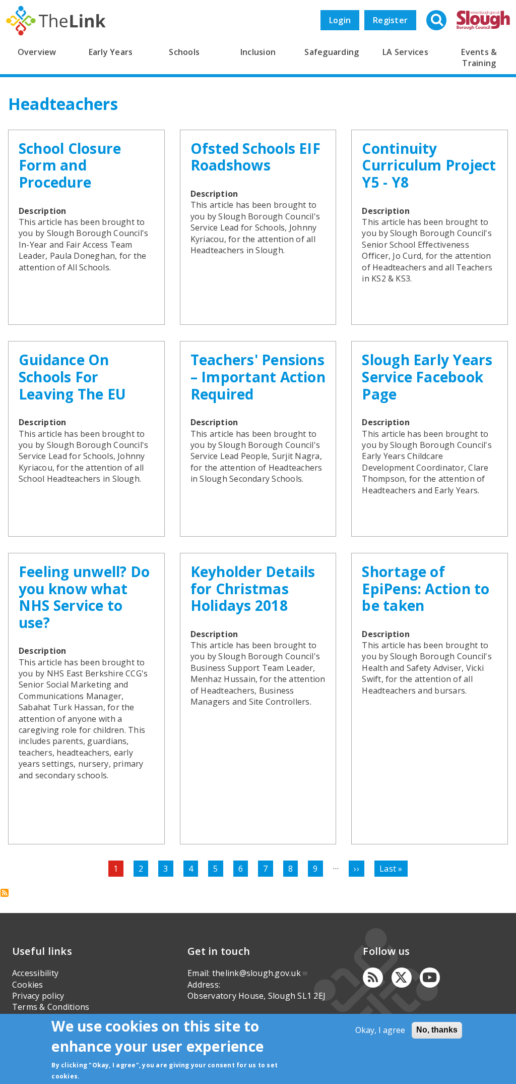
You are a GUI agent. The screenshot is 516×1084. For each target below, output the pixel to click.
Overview (37, 52)
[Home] (56, 20)
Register (390, 20)
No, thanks (437, 1029)
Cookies (27, 984)
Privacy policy (38, 995)
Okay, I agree (380, 1030)
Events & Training (479, 57)
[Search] (437, 21)
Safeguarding (331, 52)
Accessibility (35, 973)
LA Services (405, 52)
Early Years (111, 52)
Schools (184, 52)
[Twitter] (402, 977)
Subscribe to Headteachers (5, 893)
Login (340, 20)
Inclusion (258, 52)
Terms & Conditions (50, 1006)
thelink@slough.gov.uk (256, 973)
